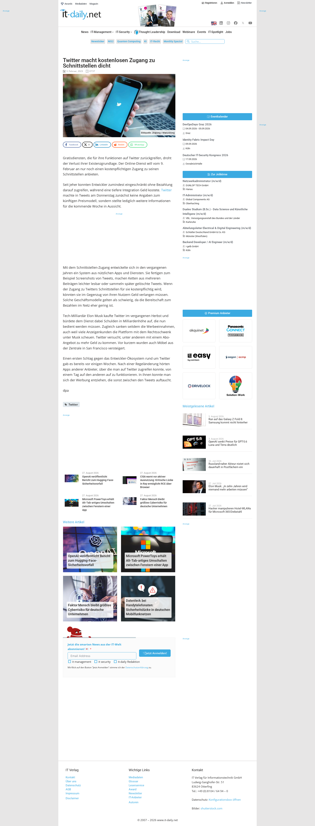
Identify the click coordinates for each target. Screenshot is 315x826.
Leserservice (136, 785)
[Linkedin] (221, 23)
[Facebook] (235, 23)
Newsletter (135, 793)
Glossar (133, 781)
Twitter (166, 190)
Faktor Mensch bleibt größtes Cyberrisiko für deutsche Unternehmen (89, 609)
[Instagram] (228, 23)
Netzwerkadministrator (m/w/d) (202, 181)
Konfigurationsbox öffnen (225, 799)
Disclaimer (72, 798)
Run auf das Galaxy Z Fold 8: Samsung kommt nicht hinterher (228, 421)
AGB (68, 789)
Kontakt (70, 777)
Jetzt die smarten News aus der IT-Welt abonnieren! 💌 (94, 647)
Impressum (72, 793)
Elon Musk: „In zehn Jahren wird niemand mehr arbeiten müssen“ (228, 488)
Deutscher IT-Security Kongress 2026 (205, 155)
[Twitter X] (243, 23)
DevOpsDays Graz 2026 (197, 124)
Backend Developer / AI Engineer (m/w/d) (208, 242)
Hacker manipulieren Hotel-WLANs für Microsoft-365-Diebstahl (230, 510)
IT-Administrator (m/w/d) (198, 195)
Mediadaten (136, 777)
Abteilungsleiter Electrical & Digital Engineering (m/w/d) (217, 228)
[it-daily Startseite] (87, 14)
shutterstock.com (211, 808)
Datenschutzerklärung (136, 667)
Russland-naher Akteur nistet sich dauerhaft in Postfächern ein (229, 465)
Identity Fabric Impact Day (198, 139)
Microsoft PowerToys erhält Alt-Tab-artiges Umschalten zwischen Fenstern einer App (147, 560)
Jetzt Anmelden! (156, 653)
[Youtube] (250, 23)
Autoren (133, 802)
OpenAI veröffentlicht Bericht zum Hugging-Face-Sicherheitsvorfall (89, 560)
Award (132, 789)
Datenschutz (73, 785)
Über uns (71, 781)
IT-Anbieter (135, 797)
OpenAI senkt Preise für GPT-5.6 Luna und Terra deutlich (228, 443)
